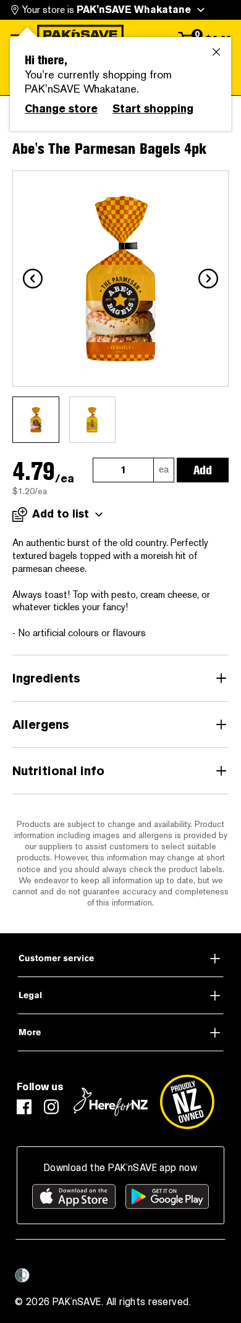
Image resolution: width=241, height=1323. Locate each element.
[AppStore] (74, 1196)
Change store (61, 109)
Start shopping (152, 109)
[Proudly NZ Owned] (187, 1102)
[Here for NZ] (111, 1102)
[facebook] (24, 1106)
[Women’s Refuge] (22, 1275)
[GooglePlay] (167, 1196)
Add (202, 470)
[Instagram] (51, 1106)
